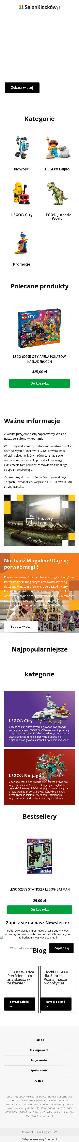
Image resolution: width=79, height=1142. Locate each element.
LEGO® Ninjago (39, 776)
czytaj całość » (19, 1004)
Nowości (22, 169)
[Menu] (13, 20)
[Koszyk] (66, 19)
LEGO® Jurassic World (57, 216)
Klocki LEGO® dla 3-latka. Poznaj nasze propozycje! (56, 977)
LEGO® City (21, 214)
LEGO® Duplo (57, 169)
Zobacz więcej (21, 626)
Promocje (21, 264)
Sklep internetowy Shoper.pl (39, 1139)
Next (71, 346)
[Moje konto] (48, 20)
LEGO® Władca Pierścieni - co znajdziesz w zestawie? (20, 977)
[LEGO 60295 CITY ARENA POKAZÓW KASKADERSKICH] (39, 328)
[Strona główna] (39, 7)
